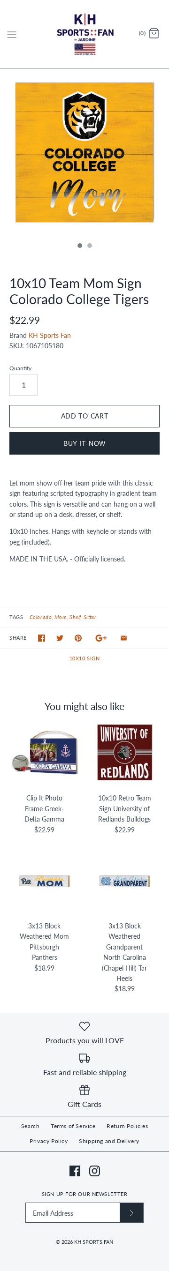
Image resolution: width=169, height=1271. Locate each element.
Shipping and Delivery (109, 1140)
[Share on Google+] (101, 638)
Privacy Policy (49, 1140)
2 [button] (89, 246)
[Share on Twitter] (59, 638)
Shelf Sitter (82, 617)
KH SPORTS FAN (93, 1242)
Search (30, 1125)
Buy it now (84, 443)
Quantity (20, 368)
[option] (84, 152)
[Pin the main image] (78, 638)
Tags (16, 617)
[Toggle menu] (11, 33)
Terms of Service (73, 1125)
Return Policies (127, 1125)
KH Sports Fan (50, 335)
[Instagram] (94, 1171)
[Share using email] (123, 638)
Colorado (41, 617)
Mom (60, 617)
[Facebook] (74, 1171)
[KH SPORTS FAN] (84, 34)
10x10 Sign (84, 658)
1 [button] (79, 246)
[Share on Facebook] (41, 638)
